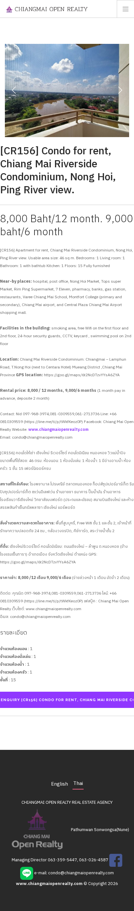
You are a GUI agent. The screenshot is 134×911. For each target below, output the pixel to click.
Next (120, 90)
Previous (14, 90)
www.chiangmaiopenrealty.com (58, 430)
